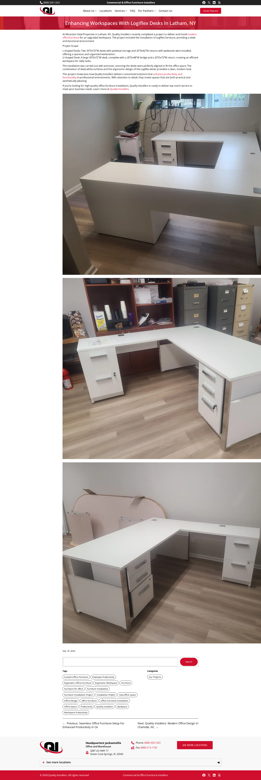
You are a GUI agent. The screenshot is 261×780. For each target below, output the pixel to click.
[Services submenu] (126, 11)
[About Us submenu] (96, 11)
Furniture (125, 682)
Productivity (86, 706)
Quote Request (210, 10)
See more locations (194, 745)
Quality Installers (119, 89)
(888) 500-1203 (51, 2)
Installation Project (106, 694)
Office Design (71, 700)
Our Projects (155, 677)
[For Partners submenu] (155, 11)
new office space (127, 694)
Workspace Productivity (75, 712)
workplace (122, 706)
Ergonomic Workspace (106, 682)
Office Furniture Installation (114, 700)
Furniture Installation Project (78, 694)
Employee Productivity (103, 677)
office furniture (89, 700)
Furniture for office (73, 688)
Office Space (70, 706)
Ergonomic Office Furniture (77, 682)
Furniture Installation (97, 688)
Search (188, 661)
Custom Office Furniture (76, 677)
